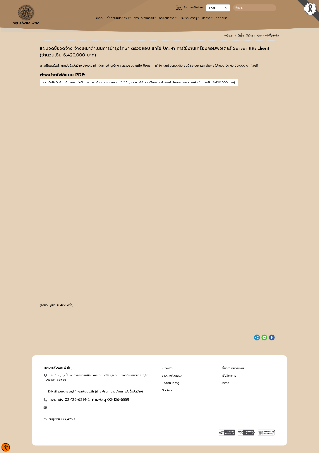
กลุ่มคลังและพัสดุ (26, 23)
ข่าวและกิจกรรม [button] (144, 18)
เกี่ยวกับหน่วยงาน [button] (117, 18)
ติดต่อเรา (221, 18)
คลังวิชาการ (228, 375)
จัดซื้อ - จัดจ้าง (245, 35)
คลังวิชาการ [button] (166, 18)
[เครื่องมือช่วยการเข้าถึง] (5, 447)
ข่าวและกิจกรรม (172, 375)
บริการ (225, 383)
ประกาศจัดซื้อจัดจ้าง (268, 35)
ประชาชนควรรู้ (170, 383)
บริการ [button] (206, 18)
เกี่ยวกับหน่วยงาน (232, 368)
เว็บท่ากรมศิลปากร (192, 7)
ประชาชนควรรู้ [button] (188, 18)
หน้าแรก (228, 35)
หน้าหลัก (97, 18)
